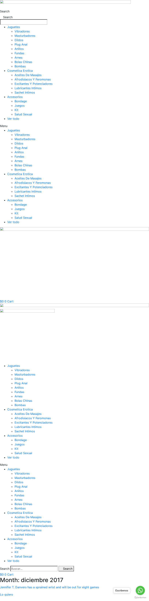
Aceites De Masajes (28, 75)
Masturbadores (25, 35)
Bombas (20, 66)
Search (4, 11)
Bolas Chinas (23, 62)
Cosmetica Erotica (20, 70)
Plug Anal (21, 44)
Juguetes (13, 27)
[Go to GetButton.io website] (140, 597)
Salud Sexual (23, 114)
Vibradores (22, 31)
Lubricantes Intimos (28, 88)
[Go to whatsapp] (140, 590)
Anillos (19, 49)
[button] (74, 126)
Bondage (21, 101)
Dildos (19, 40)
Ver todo (13, 118)
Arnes (18, 57)
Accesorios (15, 97)
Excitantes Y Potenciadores (34, 84)
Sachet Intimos (25, 92)
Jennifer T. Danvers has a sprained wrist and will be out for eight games (49, 587)
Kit (16, 110)
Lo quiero (6, 594)
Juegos (20, 105)
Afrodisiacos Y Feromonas (33, 79)
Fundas (19, 53)
